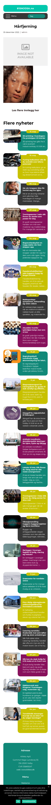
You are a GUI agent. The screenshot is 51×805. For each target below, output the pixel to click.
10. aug (33, 155)
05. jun (33, 681)
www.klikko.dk (28, 769)
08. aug (32, 184)
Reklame (25, 783)
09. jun (33, 598)
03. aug (32, 267)
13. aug (33, 131)
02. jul (32, 517)
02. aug (32, 323)
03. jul (32, 491)
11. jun (32, 574)
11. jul (33, 352)
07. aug (32, 210)
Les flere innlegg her (25, 110)
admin (24, 32)
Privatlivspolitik (29, 801)
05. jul (32, 435)
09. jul (32, 408)
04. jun (33, 709)
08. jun (33, 626)
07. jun (33, 655)
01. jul (32, 546)
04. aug (32, 238)
